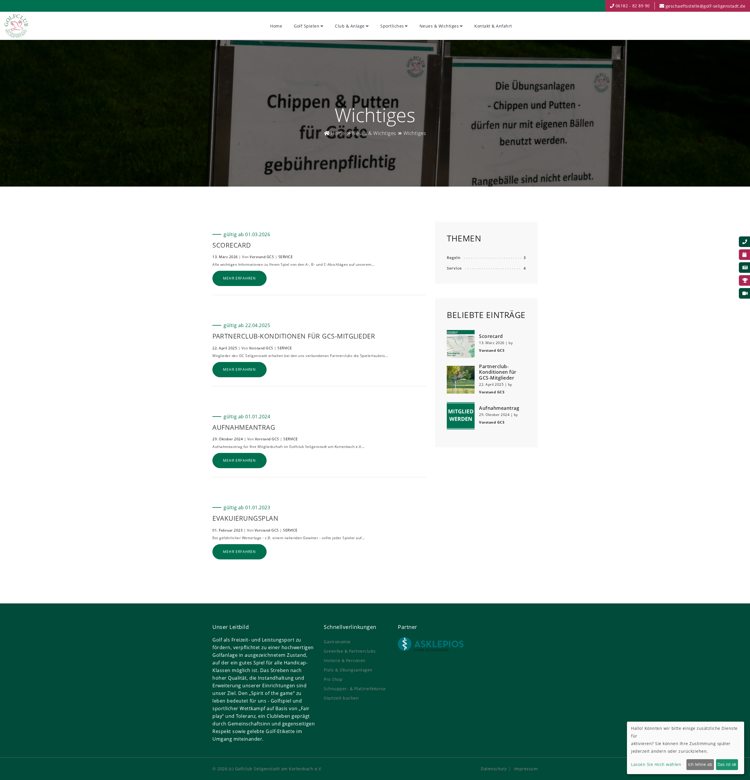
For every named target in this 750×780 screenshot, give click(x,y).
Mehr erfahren (239, 278)
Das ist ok (726, 764)
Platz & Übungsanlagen (348, 670)
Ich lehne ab (700, 764)
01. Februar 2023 (227, 530)
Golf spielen (306, 26)
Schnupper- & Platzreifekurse (355, 688)
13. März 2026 (225, 256)
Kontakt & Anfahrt (493, 26)
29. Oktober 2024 (227, 438)
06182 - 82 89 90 (632, 6)
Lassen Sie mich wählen (656, 764)
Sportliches (392, 26)
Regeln (454, 257)
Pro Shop (333, 679)
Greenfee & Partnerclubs (350, 651)
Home (276, 26)
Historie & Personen (345, 660)
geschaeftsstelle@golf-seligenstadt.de (706, 6)
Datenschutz (494, 768)
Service (454, 268)
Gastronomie (337, 641)
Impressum (526, 768)
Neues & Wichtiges (439, 26)
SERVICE (285, 256)
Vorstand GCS (262, 256)
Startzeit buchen (341, 698)
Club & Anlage (350, 26)
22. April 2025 (224, 348)
